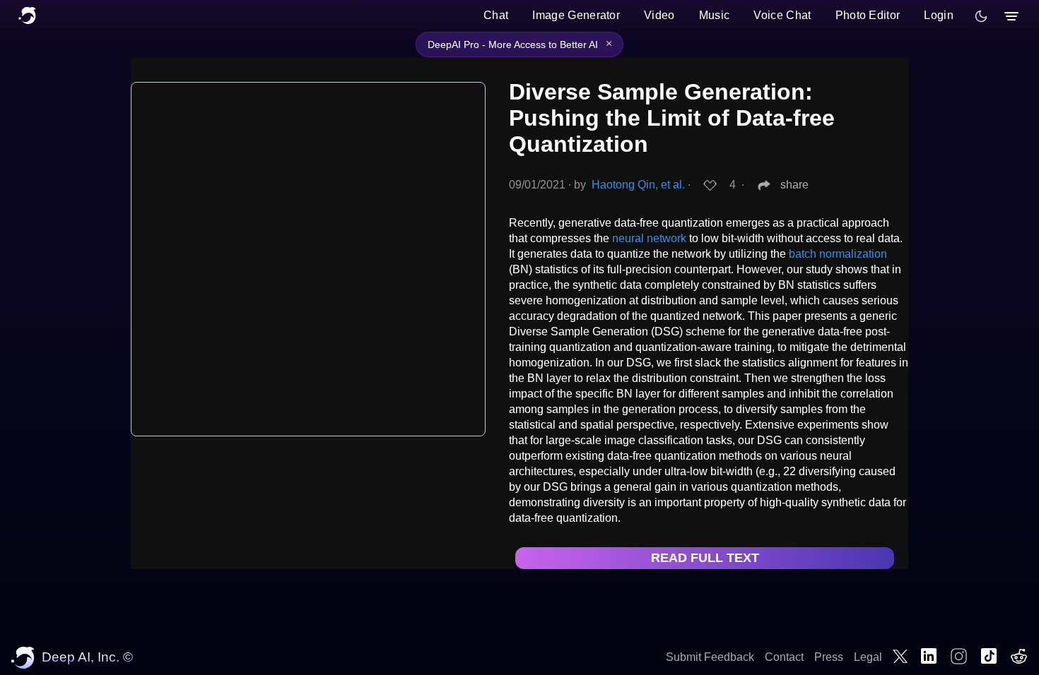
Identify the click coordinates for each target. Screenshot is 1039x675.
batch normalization (838, 254)
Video (659, 15)
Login (938, 15)
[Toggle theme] (981, 16)
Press (828, 657)
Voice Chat (782, 15)
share (794, 185)
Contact (784, 657)
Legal (868, 657)
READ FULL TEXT (705, 558)
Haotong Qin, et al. (638, 185)
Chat (495, 15)
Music (714, 15)
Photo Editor (867, 15)
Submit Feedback (710, 657)
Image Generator (576, 15)
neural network (649, 238)
